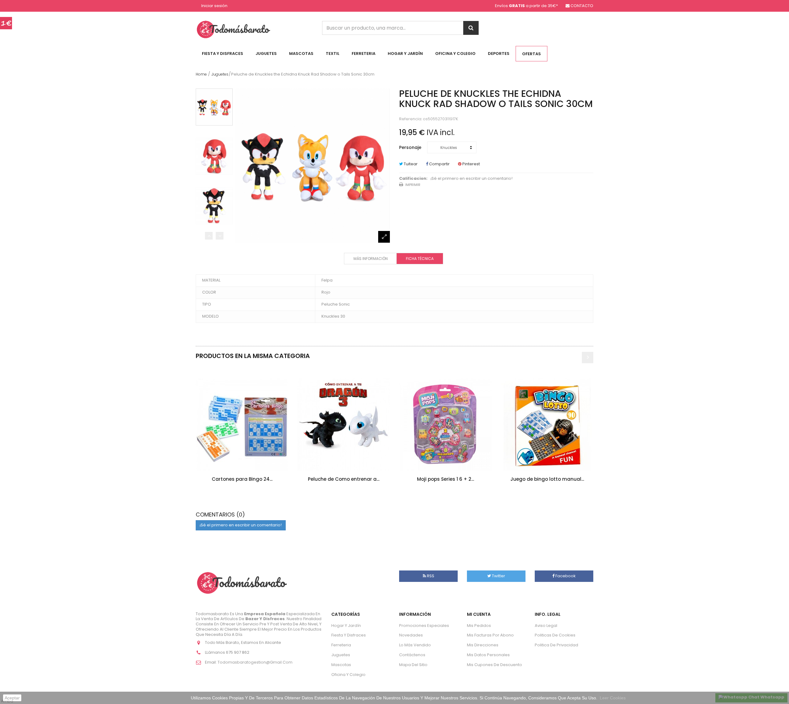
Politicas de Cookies (555, 635)
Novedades (411, 635)
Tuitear (410, 164)
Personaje (411, 147)
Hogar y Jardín (405, 53)
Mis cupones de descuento (494, 665)
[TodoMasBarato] (233, 29)
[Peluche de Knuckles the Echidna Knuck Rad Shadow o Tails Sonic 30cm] (214, 107)
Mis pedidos (479, 625)
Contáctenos (412, 655)
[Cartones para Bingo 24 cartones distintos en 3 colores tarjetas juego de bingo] (242, 424)
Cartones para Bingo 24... (242, 479)
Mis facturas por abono (490, 635)
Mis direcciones (482, 645)
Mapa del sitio (413, 665)
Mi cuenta (479, 614)
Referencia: (410, 119)
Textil (332, 53)
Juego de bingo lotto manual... (547, 479)
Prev (209, 236)
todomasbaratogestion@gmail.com (255, 662)
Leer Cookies (613, 697)
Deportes (498, 53)
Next (219, 236)
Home (201, 74)
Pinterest (470, 164)
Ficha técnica (420, 258)
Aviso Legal (546, 625)
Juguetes (266, 53)
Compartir (439, 164)
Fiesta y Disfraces (222, 53)
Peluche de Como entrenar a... (343, 479)
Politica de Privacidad (556, 645)
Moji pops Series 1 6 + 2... (445, 479)
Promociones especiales (424, 625)
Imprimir (412, 184)
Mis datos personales (488, 655)
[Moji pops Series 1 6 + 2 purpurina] (445, 424)
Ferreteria (363, 53)
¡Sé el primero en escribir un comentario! (472, 178)
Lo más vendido (415, 645)
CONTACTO (581, 6)
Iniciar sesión (214, 6)
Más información (371, 258)
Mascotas (301, 53)
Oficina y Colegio (455, 53)
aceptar (12, 697)
